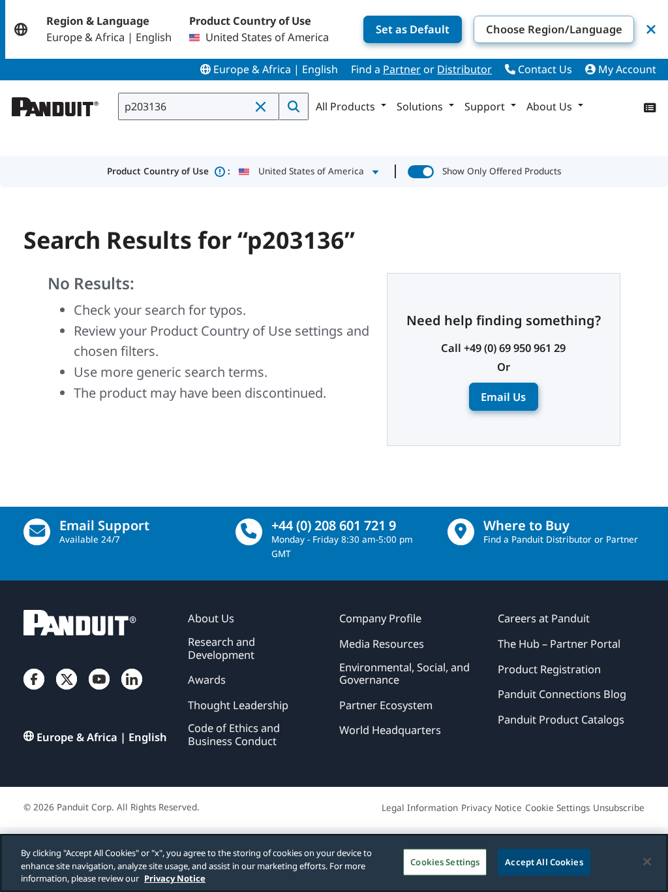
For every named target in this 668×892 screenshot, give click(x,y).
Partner (402, 69)
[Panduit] (55, 104)
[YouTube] (99, 691)
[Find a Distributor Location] (461, 531)
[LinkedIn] (131, 691)
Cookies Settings (444, 861)
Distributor (464, 69)
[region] (334, 863)
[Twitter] (66, 691)
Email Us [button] (503, 396)
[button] (263, 107)
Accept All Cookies (544, 861)
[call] (248, 531)
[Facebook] (33, 691)
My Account (626, 69)
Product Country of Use (168, 171)
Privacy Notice (174, 878)
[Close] (647, 861)
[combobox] (199, 106)
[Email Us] (36, 531)
